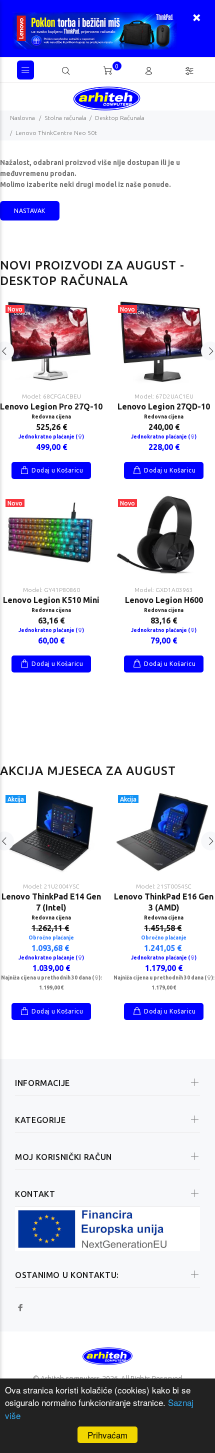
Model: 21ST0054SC (164, 886)
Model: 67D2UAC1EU (164, 396)
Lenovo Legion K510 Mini (51, 600)
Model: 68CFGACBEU (51, 396)
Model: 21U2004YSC (51, 886)
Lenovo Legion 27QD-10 (164, 406)
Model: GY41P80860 (51, 589)
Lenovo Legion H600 (164, 600)
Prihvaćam (108, 1434)
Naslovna (22, 117)
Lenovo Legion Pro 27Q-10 (51, 406)
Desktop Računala (119, 117)
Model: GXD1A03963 (163, 589)
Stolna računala (65, 117)
